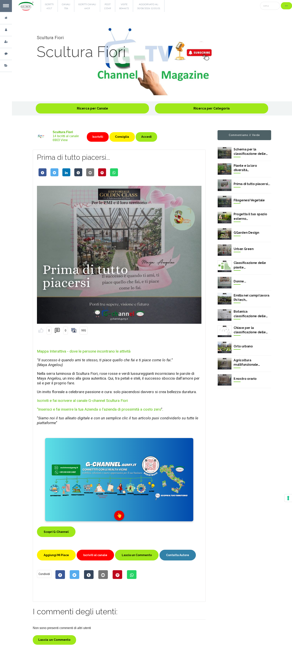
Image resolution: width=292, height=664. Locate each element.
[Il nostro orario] (225, 380)
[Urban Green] (225, 250)
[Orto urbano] (225, 347)
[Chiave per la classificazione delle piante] (225, 331)
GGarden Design (246, 233)
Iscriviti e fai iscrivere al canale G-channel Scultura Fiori (82, 400)
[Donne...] (225, 283)
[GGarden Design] (225, 234)
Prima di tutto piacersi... (252, 184)
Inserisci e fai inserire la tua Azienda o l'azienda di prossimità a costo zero (99, 409)
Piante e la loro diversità (245, 168)
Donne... (240, 281)
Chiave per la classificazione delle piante (250, 330)
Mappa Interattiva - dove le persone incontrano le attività (84, 351)
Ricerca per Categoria (211, 108)
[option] (152, 61)
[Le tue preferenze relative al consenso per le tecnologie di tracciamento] (288, 498)
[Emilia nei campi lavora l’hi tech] (225, 299)
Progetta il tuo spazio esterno (250, 216)
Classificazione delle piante (250, 265)
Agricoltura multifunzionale (246, 362)
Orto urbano (243, 346)
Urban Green (244, 249)
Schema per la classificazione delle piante (250, 151)
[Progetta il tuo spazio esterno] (225, 218)
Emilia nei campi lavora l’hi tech (251, 298)
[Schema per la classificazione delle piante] (225, 153)
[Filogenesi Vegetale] (225, 201)
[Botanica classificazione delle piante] (225, 315)
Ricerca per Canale (92, 108)
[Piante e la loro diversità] (225, 169)
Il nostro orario (245, 379)
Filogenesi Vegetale (249, 200)
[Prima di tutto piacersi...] (225, 185)
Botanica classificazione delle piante (250, 314)
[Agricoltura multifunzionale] (225, 364)
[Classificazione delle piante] (225, 266)
